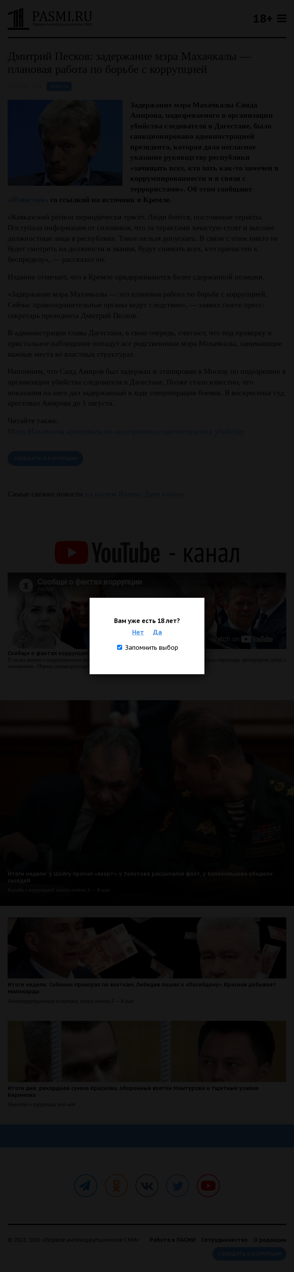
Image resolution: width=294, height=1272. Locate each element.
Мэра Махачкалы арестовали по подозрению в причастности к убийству (126, 431)
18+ (263, 18)
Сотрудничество (224, 1239)
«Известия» (29, 199)
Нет (138, 632)
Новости (59, 86)
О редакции (269, 1239)
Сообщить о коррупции (45, 458)
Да (157, 632)
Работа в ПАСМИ (173, 1239)
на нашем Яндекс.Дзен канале (134, 494)
